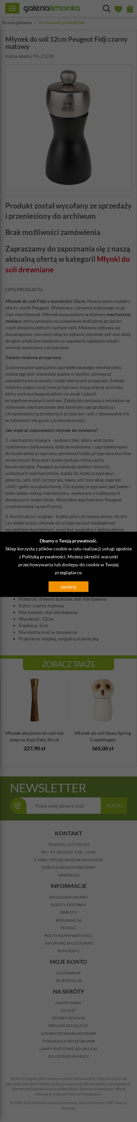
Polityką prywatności (44, 556)
